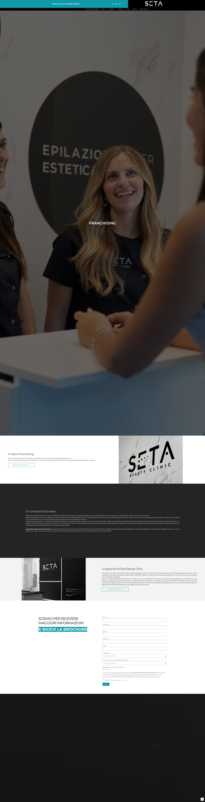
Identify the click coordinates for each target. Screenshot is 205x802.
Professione (106, 653)
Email (104, 631)
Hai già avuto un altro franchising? (113, 667)
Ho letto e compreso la (115, 680)
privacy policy (123, 680)
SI (104, 669)
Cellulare (105, 639)
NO (108, 669)
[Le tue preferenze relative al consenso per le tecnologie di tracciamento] (202, 799)
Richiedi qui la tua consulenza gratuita (66, 4)
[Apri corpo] (114, 9)
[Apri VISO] (105, 9)
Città (104, 646)
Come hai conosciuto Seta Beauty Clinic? (115, 660)
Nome (104, 617)
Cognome (105, 624)
